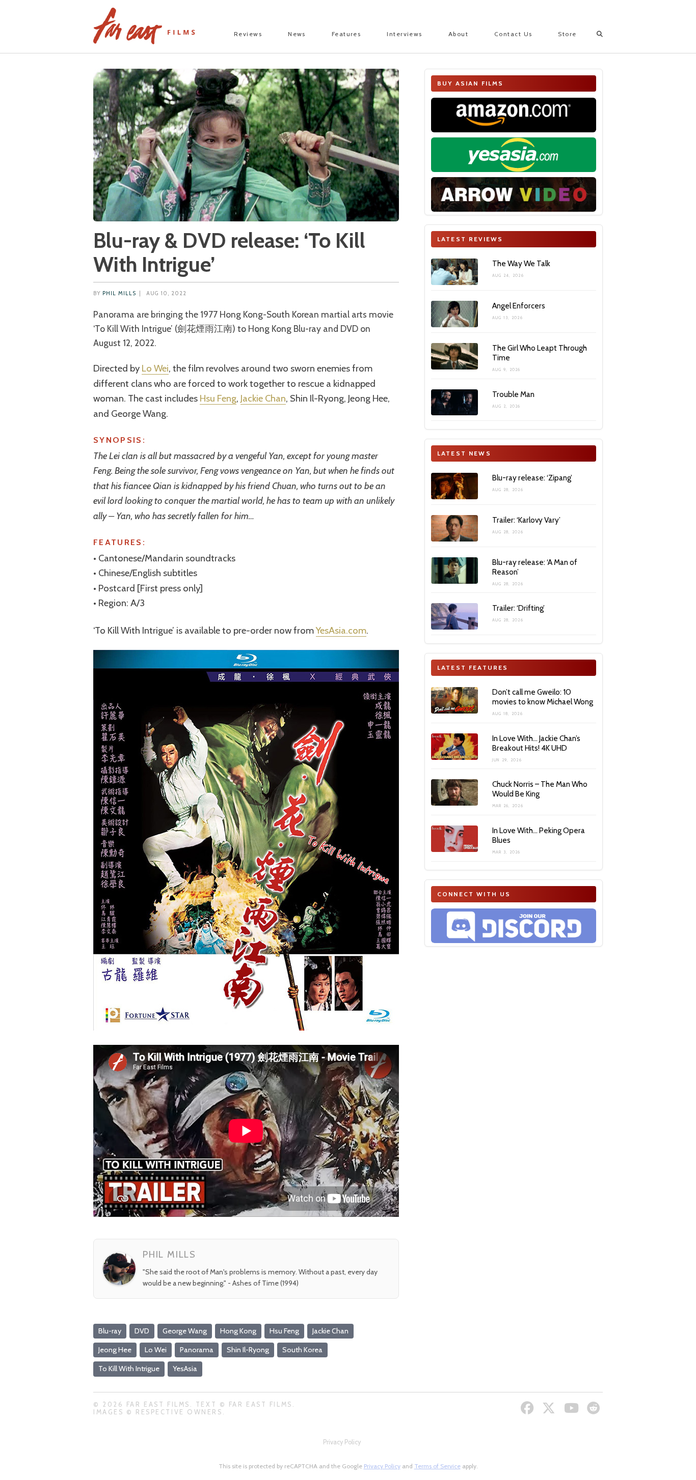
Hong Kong (238, 1330)
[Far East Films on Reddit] (595, 1408)
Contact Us (513, 34)
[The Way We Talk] (454, 272)
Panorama (196, 1349)
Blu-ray (109, 1330)
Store (567, 34)
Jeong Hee (114, 1349)
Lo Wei (155, 368)
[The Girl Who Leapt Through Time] (454, 356)
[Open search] (591, 34)
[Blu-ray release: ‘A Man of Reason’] (454, 570)
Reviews (248, 34)
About (458, 34)
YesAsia (185, 1368)
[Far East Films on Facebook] (529, 1408)
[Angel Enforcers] (454, 314)
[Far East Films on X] (550, 1408)
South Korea (302, 1349)
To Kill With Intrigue (128, 1368)
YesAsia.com (341, 630)
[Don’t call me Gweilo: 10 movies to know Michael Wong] (454, 700)
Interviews (404, 34)
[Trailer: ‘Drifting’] (454, 616)
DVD (142, 1330)
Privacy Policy (342, 1442)
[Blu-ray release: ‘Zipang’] (454, 486)
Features (346, 34)
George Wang (185, 1330)
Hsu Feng (218, 398)
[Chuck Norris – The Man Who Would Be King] (454, 792)
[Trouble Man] (454, 402)
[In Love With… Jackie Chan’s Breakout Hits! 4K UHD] (454, 746)
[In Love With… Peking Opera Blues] (454, 839)
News (297, 34)
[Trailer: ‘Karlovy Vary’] (454, 528)
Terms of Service (437, 1466)
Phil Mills (119, 293)
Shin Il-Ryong (248, 1349)
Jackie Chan (263, 398)
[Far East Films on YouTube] (572, 1408)
